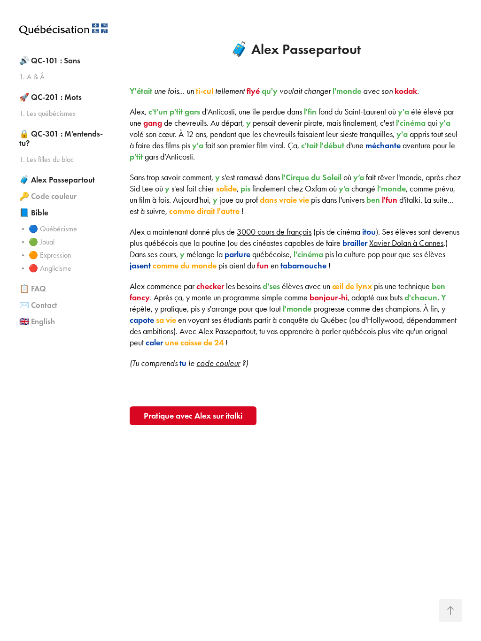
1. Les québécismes (47, 113)
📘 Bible (33, 213)
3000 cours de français (274, 232)
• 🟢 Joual (36, 241)
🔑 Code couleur (48, 196)
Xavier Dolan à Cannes (406, 243)
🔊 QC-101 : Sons (49, 61)
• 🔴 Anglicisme (45, 268)
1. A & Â (32, 76)
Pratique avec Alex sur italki (193, 416)
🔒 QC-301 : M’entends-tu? (61, 138)
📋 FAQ (32, 289)
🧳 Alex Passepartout (57, 180)
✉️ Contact (38, 305)
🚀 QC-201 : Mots (50, 97)
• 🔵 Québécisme (48, 228)
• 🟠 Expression (45, 255)
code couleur (218, 363)
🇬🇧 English (37, 322)
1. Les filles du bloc (46, 159)
